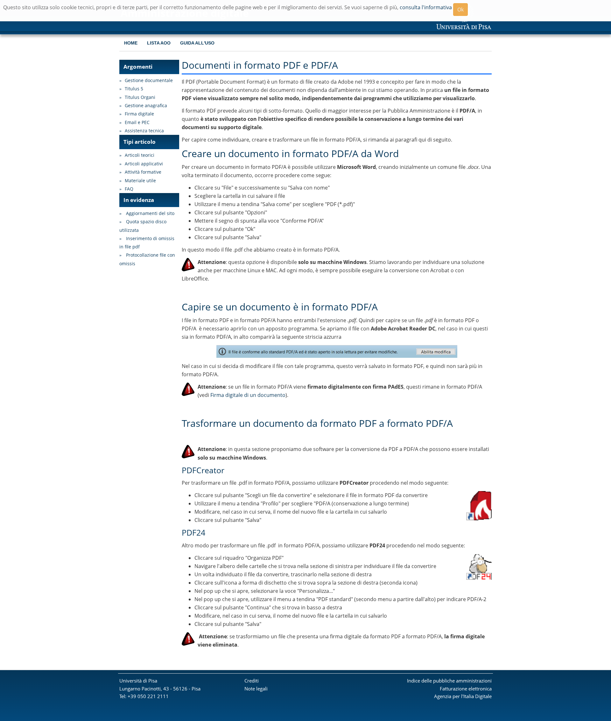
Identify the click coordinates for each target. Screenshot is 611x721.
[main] (337, 354)
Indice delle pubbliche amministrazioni (449, 680)
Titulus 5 (134, 89)
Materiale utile (140, 180)
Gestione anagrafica (146, 105)
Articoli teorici (139, 155)
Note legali (256, 688)
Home (130, 43)
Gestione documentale (149, 80)
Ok (460, 9)
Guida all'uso (197, 43)
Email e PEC (137, 122)
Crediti (251, 680)
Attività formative (143, 172)
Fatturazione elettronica (466, 688)
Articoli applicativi (144, 164)
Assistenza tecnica (144, 131)
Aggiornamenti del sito (150, 213)
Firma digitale (139, 114)
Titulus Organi (140, 97)
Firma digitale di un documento (247, 395)
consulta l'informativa (426, 7)
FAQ (129, 189)
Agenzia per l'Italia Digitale (463, 696)
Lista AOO (159, 43)
